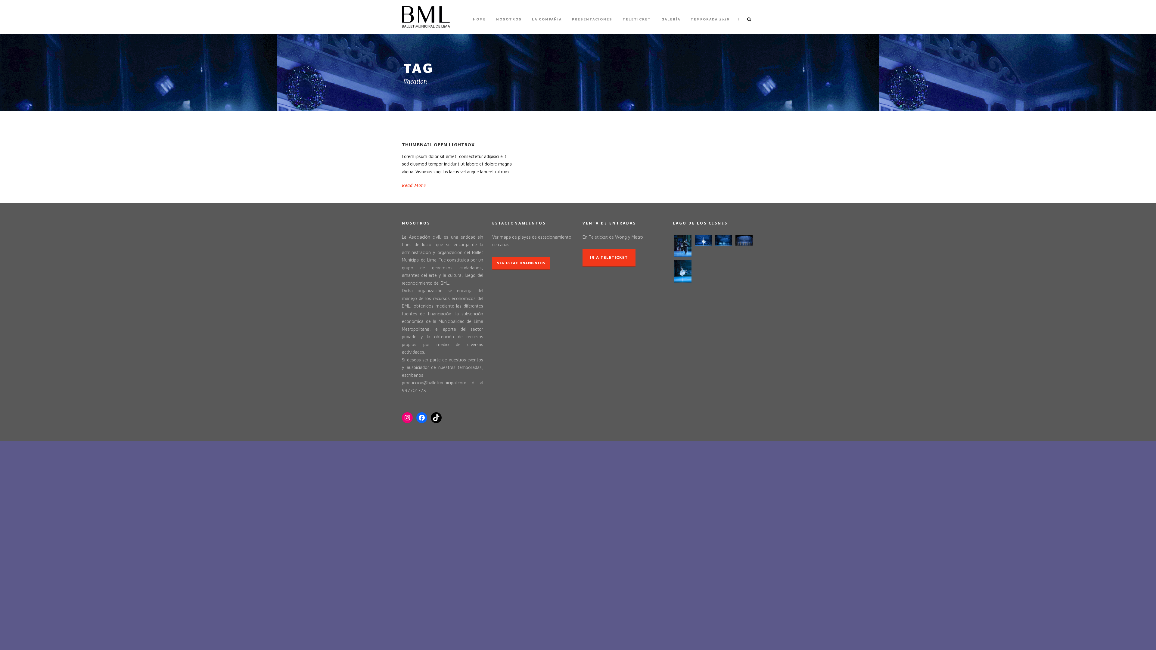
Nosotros (509, 19)
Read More (414, 185)
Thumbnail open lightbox (438, 144)
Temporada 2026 (710, 19)
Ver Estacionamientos (521, 263)
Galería (670, 19)
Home (479, 19)
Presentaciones (592, 19)
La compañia (547, 19)
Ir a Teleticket (609, 257)
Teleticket (637, 19)
